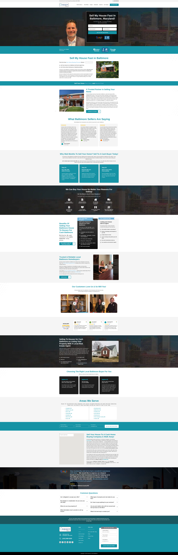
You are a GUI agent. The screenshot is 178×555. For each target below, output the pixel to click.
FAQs (89, 533)
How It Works (86, 4)
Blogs (89, 538)
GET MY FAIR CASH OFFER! (102, 32)
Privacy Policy (90, 536)
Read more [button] (76, 329)
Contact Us (101, 4)
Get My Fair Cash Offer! (111, 426)
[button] (106, 267)
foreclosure (89, 440)
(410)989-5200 (105, 459)
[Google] (60, 542)
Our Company (106, 4)
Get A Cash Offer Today (92, 531)
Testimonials (96, 4)
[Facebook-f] (62, 542)
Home (80, 531)
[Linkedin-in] (67, 542)
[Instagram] (70, 542)
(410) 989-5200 (67, 538)
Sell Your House (79, 4)
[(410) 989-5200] (60, 538)
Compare (91, 4)
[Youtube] (65, 542)
